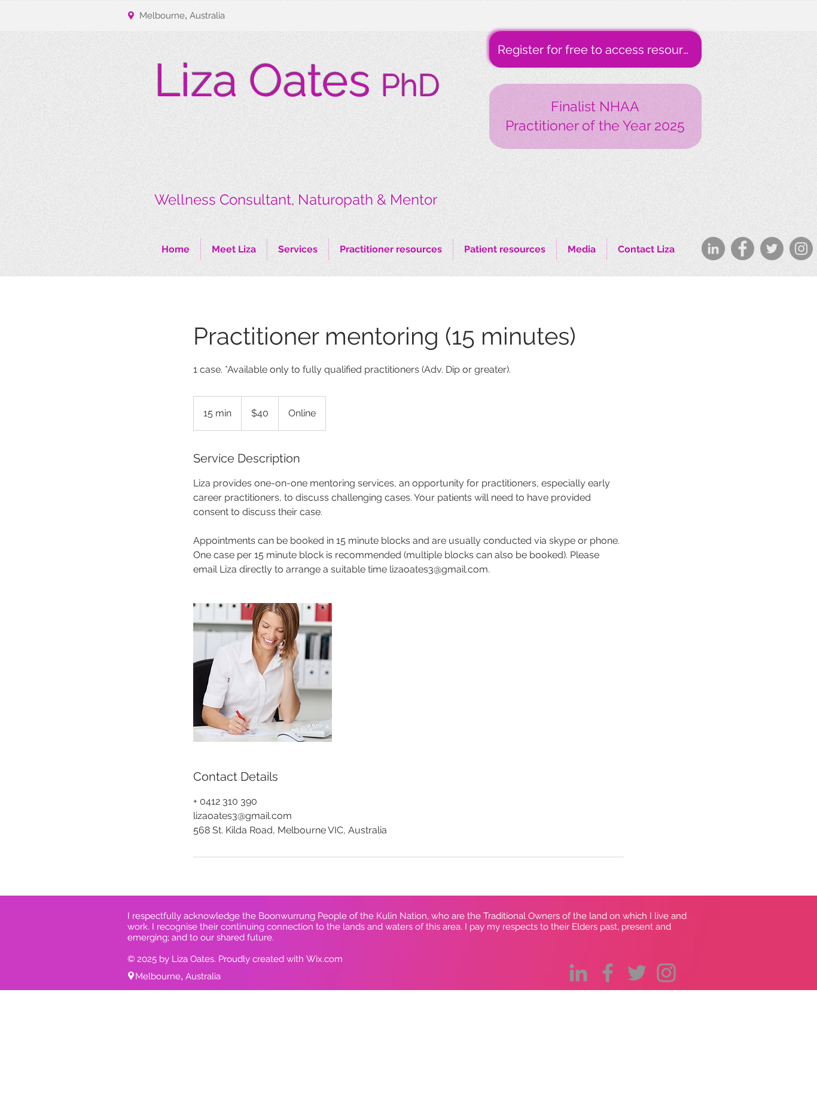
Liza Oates (262, 80)
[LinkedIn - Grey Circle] (713, 248)
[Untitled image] (262, 672)
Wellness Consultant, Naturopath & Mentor (295, 199)
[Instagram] (801, 248)
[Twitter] (772, 248)
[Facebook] (742, 248)
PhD (410, 85)
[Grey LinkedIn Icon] (578, 972)
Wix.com (324, 959)
